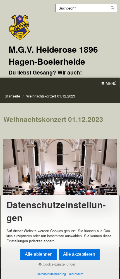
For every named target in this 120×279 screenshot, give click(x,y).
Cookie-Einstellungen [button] (59, 264)
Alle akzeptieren (79, 254)
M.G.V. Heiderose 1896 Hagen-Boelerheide (53, 55)
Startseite (12, 96)
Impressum (75, 274)
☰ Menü (108, 83)
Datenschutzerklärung (51, 274)
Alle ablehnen (38, 254)
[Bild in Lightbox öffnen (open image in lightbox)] (60, 176)
